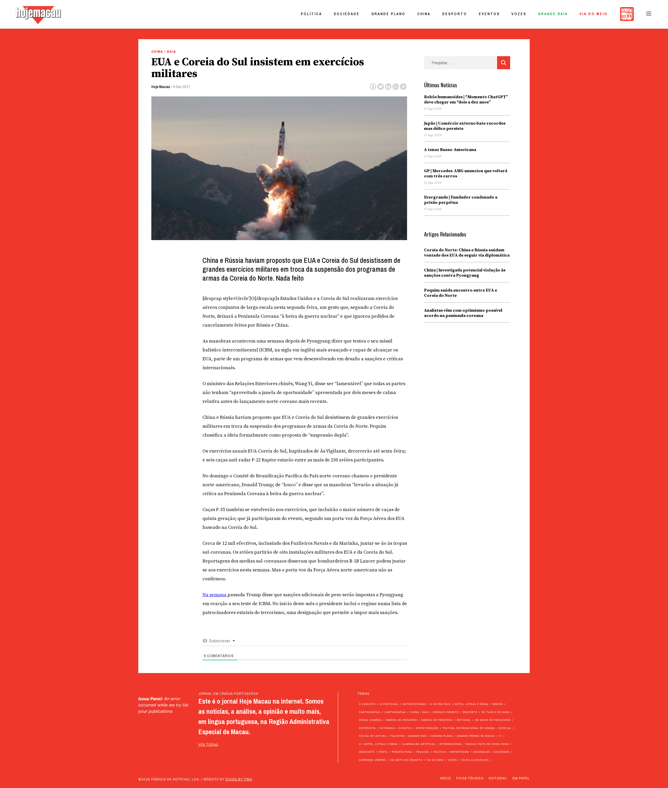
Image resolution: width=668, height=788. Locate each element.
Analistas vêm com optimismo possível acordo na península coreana (463, 313)
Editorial (464, 720)
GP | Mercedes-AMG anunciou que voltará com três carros (465, 173)
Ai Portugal (389, 704)
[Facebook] (373, 86)
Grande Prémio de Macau (476, 735)
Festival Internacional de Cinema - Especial (477, 728)
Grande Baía (553, 13)
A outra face (440, 704)
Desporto (454, 13)
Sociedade (347, 13)
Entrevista (367, 728)
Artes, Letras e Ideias (471, 704)
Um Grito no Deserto (406, 759)
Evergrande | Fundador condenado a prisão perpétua (460, 200)
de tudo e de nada (496, 712)
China (424, 13)
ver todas (208, 744)
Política (311, 13)
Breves (498, 704)
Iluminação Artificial (419, 744)
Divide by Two (238, 779)
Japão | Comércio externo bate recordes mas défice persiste (464, 126)
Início (445, 778)
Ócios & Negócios (475, 759)
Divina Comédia (370, 720)
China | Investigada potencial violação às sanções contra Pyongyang (464, 273)
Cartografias (369, 712)
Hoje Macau (160, 86)
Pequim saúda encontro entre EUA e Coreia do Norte (460, 293)
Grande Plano (388, 13)
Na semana (215, 595)
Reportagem (459, 751)
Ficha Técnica (470, 778)
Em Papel (521, 778)
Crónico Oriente (445, 712)
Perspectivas (402, 751)
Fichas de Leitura (372, 735)
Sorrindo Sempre (372, 759)
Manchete (366, 751)
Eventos (489, 13)
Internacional (451, 744)
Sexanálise (481, 751)
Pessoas (422, 751)
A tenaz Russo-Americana (450, 149)
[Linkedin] (388, 86)
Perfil (383, 751)
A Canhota (367, 704)
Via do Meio (594, 13)
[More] (403, 86)
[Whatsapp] (395, 86)
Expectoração (427, 728)
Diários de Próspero (401, 720)
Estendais (387, 728)
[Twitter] (380, 86)
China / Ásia (163, 51)
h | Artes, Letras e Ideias (378, 744)
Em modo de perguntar (493, 720)
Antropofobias (414, 704)
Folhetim (397, 735)
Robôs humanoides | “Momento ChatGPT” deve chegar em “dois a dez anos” (466, 99)
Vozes (518, 13)
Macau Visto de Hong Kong (487, 744)
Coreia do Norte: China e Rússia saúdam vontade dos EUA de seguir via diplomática (467, 252)
